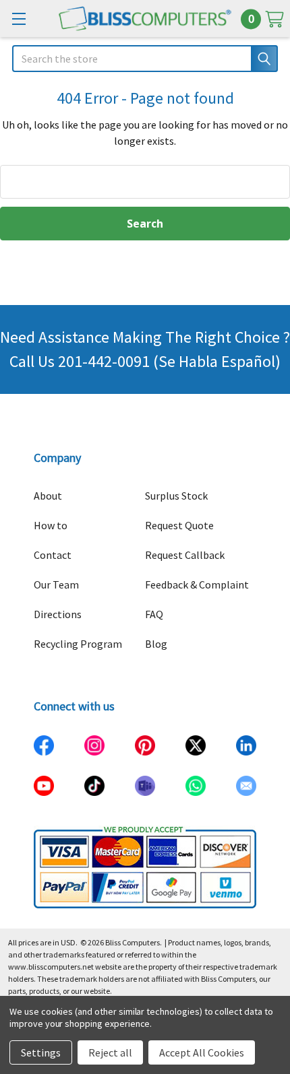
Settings (41, 1052)
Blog (156, 643)
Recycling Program (78, 643)
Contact (52, 555)
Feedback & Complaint (197, 584)
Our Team (56, 584)
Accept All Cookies (201, 1052)
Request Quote (179, 525)
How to (50, 525)
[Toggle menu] (18, 18)
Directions (58, 614)
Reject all (110, 1052)
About (48, 495)
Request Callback (185, 555)
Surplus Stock (176, 495)
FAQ (154, 614)
